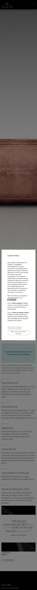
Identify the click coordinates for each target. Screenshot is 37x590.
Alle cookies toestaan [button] (14, 328)
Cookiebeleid (11, 299)
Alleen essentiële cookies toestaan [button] (18, 332)
